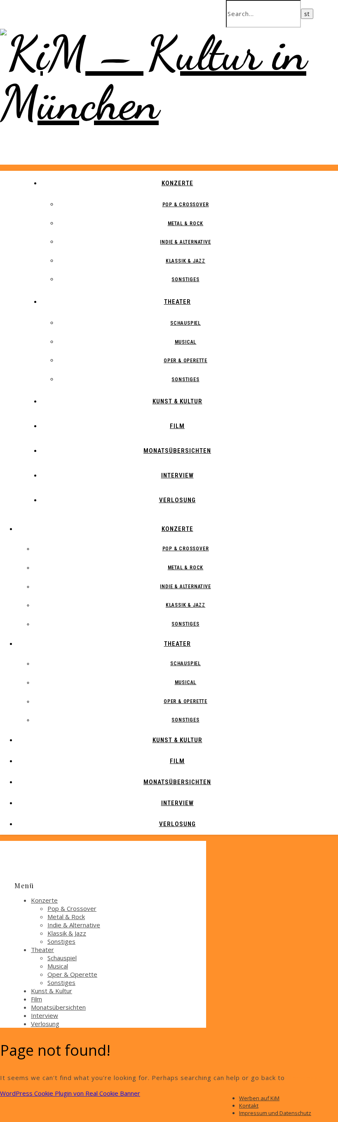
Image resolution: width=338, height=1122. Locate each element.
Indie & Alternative (185, 242)
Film (177, 426)
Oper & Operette (185, 360)
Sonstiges (185, 279)
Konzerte (177, 183)
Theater (177, 301)
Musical (186, 342)
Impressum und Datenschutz (275, 1113)
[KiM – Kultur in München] (169, 103)
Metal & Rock (186, 223)
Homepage (304, 1077)
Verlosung (177, 500)
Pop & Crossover (185, 204)
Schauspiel (185, 323)
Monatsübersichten (177, 450)
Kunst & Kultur (177, 401)
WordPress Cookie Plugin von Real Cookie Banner (70, 1093)
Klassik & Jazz (185, 261)
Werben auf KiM (259, 1098)
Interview (177, 475)
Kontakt (248, 1105)
